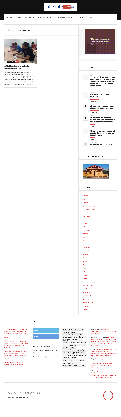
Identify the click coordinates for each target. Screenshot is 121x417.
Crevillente (86, 220)
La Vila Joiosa (87, 247)
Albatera (85, 195)
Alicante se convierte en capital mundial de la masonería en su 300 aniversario (102, 133)
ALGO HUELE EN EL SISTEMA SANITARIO (100, 96)
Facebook (37, 336)
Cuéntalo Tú (86, 223)
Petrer (84, 268)
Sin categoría (86, 292)
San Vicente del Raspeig (90, 282)
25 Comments (94, 90)
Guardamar (86, 244)
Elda (84, 240)
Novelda (85, 254)
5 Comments (93, 126)
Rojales (85, 278)
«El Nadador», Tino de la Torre (13, 359)
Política (85, 271)
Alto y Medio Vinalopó (46, 17)
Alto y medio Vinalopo (89, 209)
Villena (85, 309)
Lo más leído (86, 251)
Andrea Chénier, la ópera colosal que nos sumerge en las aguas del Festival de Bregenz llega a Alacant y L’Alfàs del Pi (16, 353)
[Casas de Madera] (100, 172)
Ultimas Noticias (88, 302)
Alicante (10, 17)
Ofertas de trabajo (88, 258)
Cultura (81, 17)
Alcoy (84, 199)
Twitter (36, 330)
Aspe (84, 213)
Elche (19, 17)
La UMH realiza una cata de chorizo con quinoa (16, 67)
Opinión (91, 17)
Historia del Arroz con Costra (101, 145)
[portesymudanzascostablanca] (100, 41)
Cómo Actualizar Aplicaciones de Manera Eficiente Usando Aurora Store (103, 331)
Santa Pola (86, 289)
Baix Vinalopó (29, 17)
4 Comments (93, 149)
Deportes (71, 17)
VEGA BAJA (61, 17)
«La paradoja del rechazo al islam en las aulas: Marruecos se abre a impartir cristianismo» (102, 120)
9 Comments (93, 101)
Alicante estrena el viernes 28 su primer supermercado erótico (102, 107)
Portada (92, 75)
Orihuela (85, 264)
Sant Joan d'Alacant (88, 285)
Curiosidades (94, 142)
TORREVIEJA (87, 296)
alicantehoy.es (24, 393)
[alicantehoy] (60, 7)
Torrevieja (86, 299)
